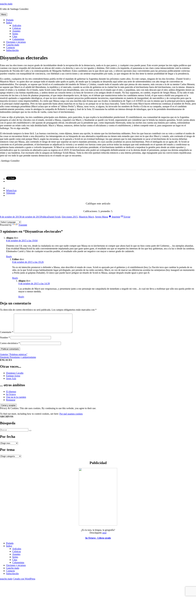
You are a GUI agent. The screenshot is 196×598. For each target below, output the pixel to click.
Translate (22, 225)
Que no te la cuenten (16, 397)
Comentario (6, 332)
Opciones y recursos (16, 42)
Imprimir (115, 216)
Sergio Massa (101, 216)
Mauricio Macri (86, 216)
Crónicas (16, 28)
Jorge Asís (11, 378)
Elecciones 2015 (70, 216)
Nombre (5, 337)
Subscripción (12, 50)
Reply (9, 256)
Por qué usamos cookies (71, 413)
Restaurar (10, 400)
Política (44, 216)
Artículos (16, 25)
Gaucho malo (12, 44)
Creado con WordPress (24, 578)
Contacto (10, 47)
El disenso (11, 391)
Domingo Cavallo (14, 373)
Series (15, 33)
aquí (104, 532)
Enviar (126, 216)
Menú (3, 14)
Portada (9, 20)
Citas (14, 36)
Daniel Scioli (54, 216)
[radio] (93, 207)
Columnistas (18, 39)
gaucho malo (6, 3)
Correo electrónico (10, 343)
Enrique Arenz (13, 375)
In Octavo (11, 394)
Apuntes (16, 31)
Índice (9, 22)
